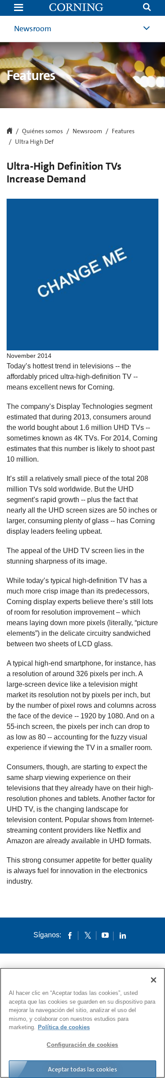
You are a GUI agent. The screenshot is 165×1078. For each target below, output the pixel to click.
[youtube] (105, 935)
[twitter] (87, 935)
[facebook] (70, 935)
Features (123, 131)
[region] (82, 1023)
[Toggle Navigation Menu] (18, 8)
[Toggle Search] (147, 8)
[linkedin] (122, 935)
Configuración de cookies (82, 1045)
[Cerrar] (153, 980)
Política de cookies (64, 1027)
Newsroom (32, 28)
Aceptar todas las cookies (82, 1069)
